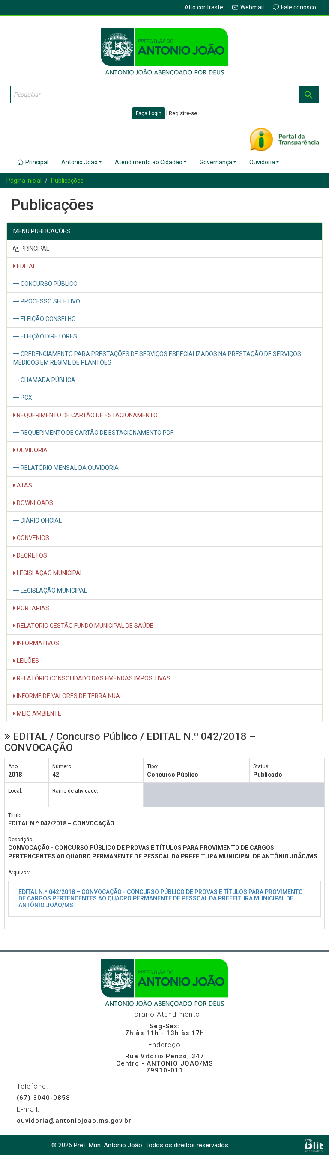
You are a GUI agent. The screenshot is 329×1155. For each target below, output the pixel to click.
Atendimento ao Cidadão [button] (148, 162)
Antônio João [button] (79, 162)
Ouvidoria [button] (262, 162)
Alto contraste (204, 7)
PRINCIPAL (34, 248)
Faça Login (149, 113)
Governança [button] (216, 162)
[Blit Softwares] (314, 1145)
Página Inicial (24, 180)
